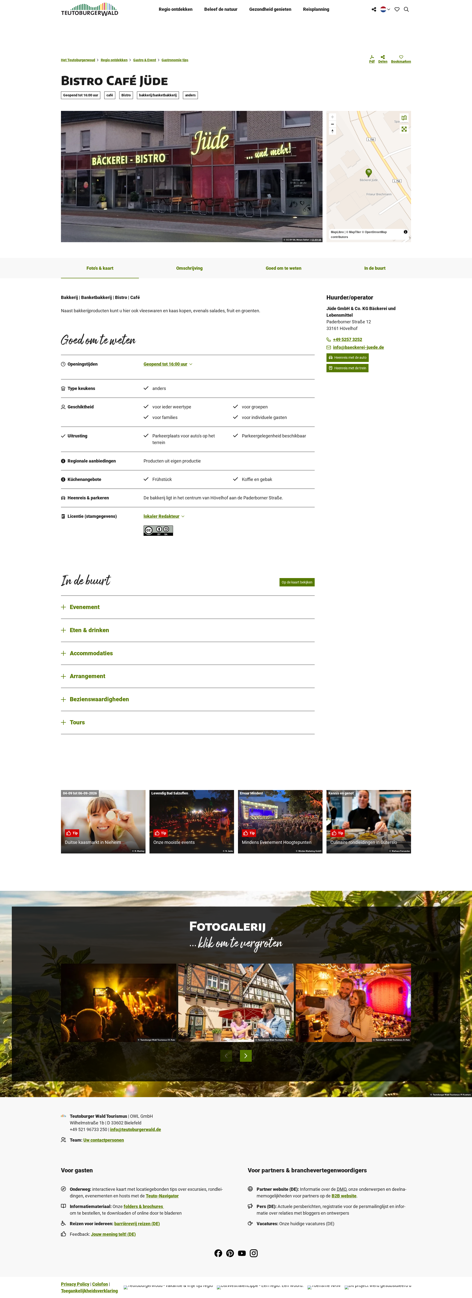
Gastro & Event (144, 60)
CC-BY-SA (316, 240)
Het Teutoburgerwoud (78, 60)
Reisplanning (316, 9)
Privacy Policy (75, 1284)
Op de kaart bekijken (297, 582)
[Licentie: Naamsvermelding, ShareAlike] (158, 534)
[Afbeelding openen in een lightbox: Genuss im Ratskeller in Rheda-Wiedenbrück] (236, 1003)
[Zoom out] (332, 124)
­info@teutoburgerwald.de (135, 1129)
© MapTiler (353, 232)
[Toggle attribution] (406, 232)
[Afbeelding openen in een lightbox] (192, 176)
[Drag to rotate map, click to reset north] (332, 131)
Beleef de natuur (220, 9)
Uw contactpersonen (103, 1140)
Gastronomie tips (175, 60)
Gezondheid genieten (270, 9)
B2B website (344, 1195)
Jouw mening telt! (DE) (113, 1234)
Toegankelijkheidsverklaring (89, 1290)
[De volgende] (246, 1056)
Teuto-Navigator (162, 1195)
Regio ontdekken (175, 9)
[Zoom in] (332, 116)
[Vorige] (226, 1056)
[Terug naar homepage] (89, 9)
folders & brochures (144, 1206)
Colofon (100, 1284)
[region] (368, 176)
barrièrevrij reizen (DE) (137, 1223)
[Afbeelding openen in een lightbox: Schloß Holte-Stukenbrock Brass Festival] (118, 1003)
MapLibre (337, 232)
